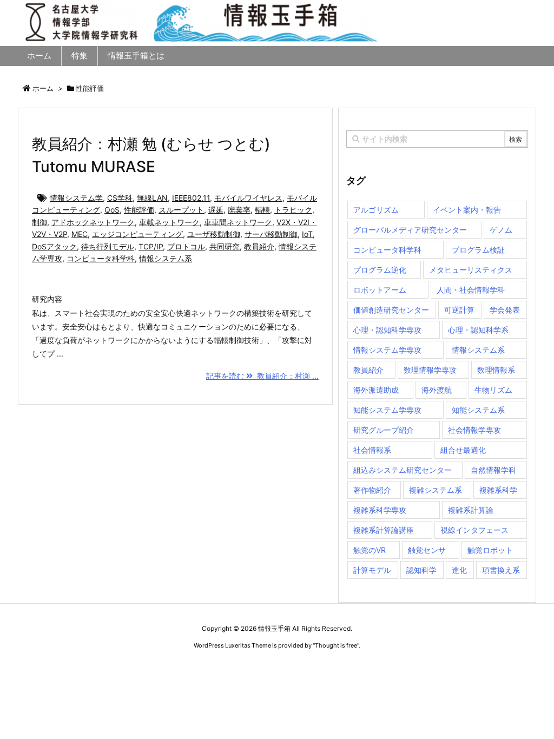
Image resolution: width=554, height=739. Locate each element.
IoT (307, 234)
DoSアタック (54, 246)
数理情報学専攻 (430, 369)
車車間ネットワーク (238, 222)
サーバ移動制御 (271, 234)
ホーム (43, 88)
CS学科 (120, 197)
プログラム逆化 (379, 269)
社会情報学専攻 (474, 429)
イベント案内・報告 (467, 209)
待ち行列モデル (107, 246)
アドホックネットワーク (93, 222)
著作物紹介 (372, 489)
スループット (181, 209)
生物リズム (493, 389)
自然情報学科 (493, 469)
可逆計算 (459, 309)
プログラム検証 (478, 249)
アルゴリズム (376, 209)
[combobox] (437, 139)
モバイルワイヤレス (248, 197)
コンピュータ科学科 (101, 258)
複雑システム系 (435, 489)
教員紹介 (259, 246)
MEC (79, 234)
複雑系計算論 (470, 509)
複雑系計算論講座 (383, 530)
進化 (459, 570)
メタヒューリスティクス (470, 269)
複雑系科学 (498, 489)
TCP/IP (150, 246)
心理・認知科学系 (478, 329)
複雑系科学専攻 (379, 509)
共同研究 (224, 246)
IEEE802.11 (191, 197)
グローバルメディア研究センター (410, 229)
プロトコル (186, 246)
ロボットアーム (379, 289)
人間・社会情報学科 (471, 289)
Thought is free (336, 645)
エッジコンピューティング (137, 234)
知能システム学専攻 (387, 409)
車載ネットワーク (169, 222)
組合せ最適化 (463, 449)
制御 (39, 222)
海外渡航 (436, 389)
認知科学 (421, 570)
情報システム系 (165, 258)
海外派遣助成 (376, 389)
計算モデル (372, 570)
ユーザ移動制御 (213, 234)
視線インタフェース (474, 530)
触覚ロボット (490, 550)
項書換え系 (501, 570)
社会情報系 (372, 449)
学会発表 (505, 309)
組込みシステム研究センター (402, 469)
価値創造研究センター (391, 309)
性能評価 (139, 209)
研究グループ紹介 (383, 429)
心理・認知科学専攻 (387, 329)
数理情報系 (496, 369)
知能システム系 (478, 409)
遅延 (215, 209)
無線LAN (152, 197)
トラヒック (293, 209)
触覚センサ (427, 550)
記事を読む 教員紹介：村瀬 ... (262, 375)
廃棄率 (239, 209)
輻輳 (262, 209)
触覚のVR (369, 550)
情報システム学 (76, 197)
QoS (112, 209)
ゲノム (501, 229)
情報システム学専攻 (387, 349)
